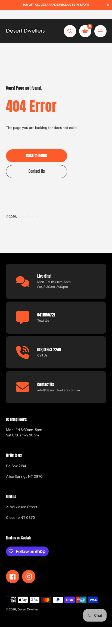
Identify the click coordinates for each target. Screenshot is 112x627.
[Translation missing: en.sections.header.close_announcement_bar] (108, 5)
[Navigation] (100, 31)
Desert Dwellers (28, 216)
